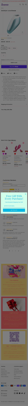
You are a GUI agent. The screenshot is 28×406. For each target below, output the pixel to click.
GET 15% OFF (14, 210)
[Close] (25, 194)
